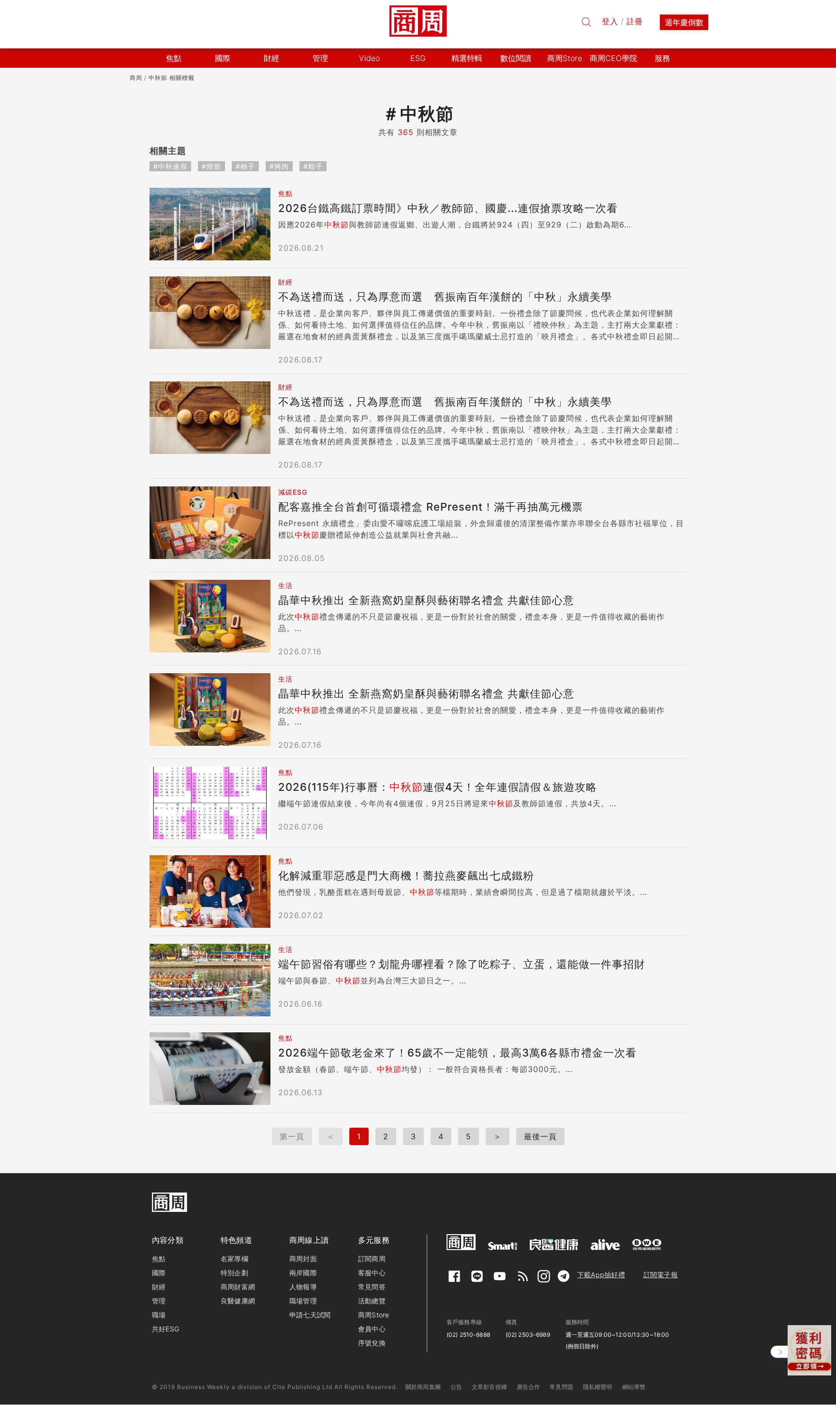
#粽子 (313, 166)
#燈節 (211, 166)
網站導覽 (634, 1386)
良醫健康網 (238, 1301)
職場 (158, 1315)
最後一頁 (540, 1136)
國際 (158, 1273)
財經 (158, 1287)
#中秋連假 (170, 166)
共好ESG (165, 1329)
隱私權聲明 (597, 1386)
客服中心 (372, 1273)
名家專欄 (234, 1258)
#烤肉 (279, 166)
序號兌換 (372, 1343)
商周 (136, 77)
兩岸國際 (303, 1273)
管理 (158, 1301)
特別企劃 (234, 1273)
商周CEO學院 (613, 58)
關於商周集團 (423, 1386)
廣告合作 (528, 1386)
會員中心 (372, 1329)
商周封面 (303, 1258)
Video (369, 58)
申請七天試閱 (309, 1315)
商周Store (564, 58)
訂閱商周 (372, 1258)
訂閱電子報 (660, 1274)
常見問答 (372, 1287)
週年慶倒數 (684, 22)
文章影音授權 (489, 1386)
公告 (456, 1386)
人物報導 (303, 1287)
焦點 (158, 1258)
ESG (418, 58)
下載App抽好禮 (601, 1274)
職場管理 (303, 1301)
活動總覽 (372, 1301)
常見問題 (561, 1386)
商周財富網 (238, 1287)
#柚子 (245, 166)
